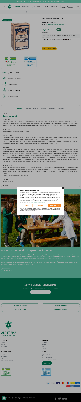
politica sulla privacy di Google (37, 202)
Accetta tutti (54, 205)
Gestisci (40, 205)
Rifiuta (26, 205)
